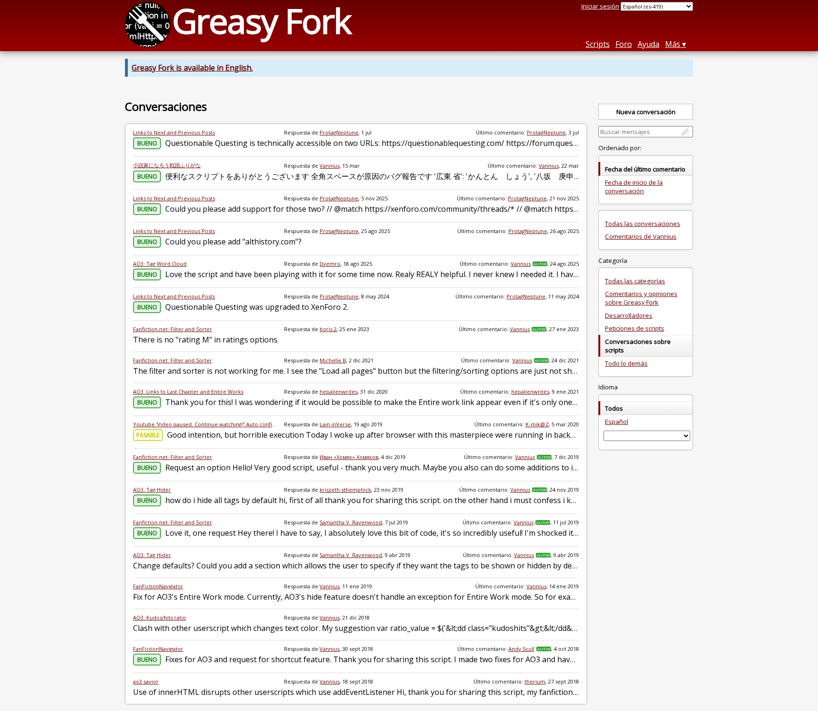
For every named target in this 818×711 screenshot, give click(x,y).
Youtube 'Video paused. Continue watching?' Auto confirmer (204, 424)
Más (672, 44)
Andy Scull (521, 648)
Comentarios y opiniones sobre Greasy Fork (641, 297)
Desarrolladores (628, 315)
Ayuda (648, 44)
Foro (623, 44)
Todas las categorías (635, 281)
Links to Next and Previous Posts (174, 132)
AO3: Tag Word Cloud (160, 263)
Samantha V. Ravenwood (351, 522)
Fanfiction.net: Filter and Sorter (172, 329)
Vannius (329, 165)
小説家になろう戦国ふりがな (167, 165)
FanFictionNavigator (158, 586)
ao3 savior (146, 681)
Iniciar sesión (600, 6)
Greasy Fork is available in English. (192, 68)
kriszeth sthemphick (345, 489)
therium (535, 681)
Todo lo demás (626, 363)
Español (616, 421)
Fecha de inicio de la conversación (634, 186)
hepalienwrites (338, 391)
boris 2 (328, 329)
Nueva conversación (646, 112)
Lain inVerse (335, 424)
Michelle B (333, 360)
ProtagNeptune (339, 132)
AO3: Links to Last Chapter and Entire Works (188, 391)
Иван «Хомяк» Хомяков (349, 456)
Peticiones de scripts (634, 328)
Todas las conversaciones (642, 223)
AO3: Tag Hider (152, 489)
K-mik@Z (537, 424)
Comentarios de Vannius (640, 236)
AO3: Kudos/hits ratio (159, 617)
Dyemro (330, 263)
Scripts (598, 44)
